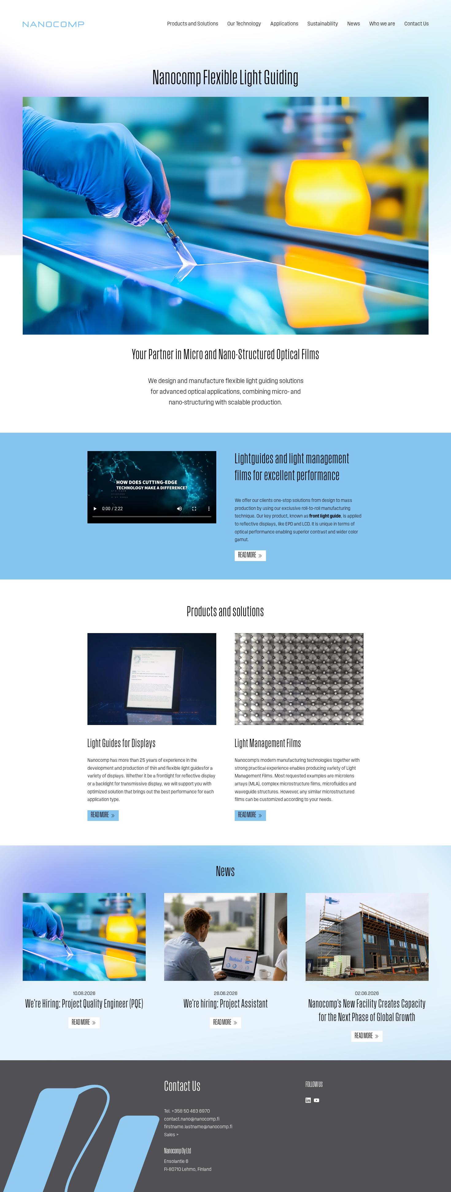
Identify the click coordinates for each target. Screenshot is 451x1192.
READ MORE (81, 1023)
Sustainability (322, 24)
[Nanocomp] (53, 24)
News (353, 24)
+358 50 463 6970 (191, 1111)
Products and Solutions (192, 24)
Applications (284, 24)
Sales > (171, 1135)
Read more (247, 555)
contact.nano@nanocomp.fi (191, 1119)
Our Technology (244, 24)
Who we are (382, 24)
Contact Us (416, 24)
